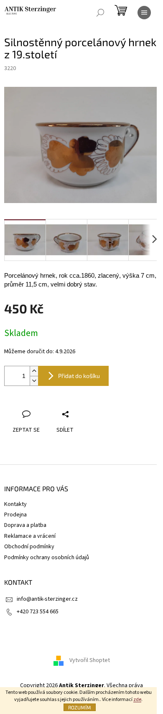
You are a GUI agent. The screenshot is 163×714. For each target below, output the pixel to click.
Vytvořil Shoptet (89, 661)
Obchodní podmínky (29, 546)
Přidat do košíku (79, 375)
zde (137, 699)
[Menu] (144, 12)
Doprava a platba (25, 525)
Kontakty (15, 504)
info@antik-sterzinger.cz (47, 599)
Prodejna (15, 515)
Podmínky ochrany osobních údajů (46, 557)
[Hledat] (100, 12)
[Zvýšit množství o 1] (34, 371)
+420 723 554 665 (38, 611)
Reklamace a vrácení (30, 536)
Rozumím (79, 707)
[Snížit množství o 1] (34, 381)
